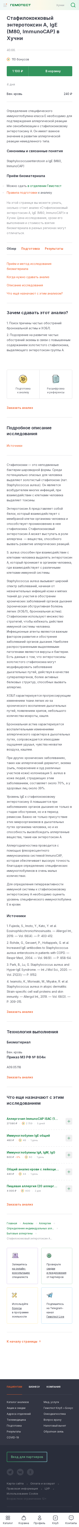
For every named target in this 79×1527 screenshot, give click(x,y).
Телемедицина (16, 1419)
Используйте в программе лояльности (20, 1310)
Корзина (24, 1523)
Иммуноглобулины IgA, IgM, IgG (31, 1152)
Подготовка (14, 1425)
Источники (14, 445)
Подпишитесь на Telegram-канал (55, 1310)
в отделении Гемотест (45, 186)
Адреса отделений (19, 1413)
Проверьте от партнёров (56, 1271)
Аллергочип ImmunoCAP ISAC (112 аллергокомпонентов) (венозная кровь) (33, 1118)
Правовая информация (22, 1488)
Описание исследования (25, 285)
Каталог (8, 1523)
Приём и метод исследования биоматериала (29, 266)
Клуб (55, 1523)
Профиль (39, 1523)
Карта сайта (15, 1483)
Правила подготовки (22, 192)
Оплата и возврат (42, 1483)
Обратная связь (54, 1431)
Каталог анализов (18, 1402)
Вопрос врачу (53, 1419)
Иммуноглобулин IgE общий (28, 1135)
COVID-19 (13, 1437)
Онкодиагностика (55, 1413)
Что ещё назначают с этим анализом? (35, 293)
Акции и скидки (16, 1408)
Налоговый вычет (55, 1425)
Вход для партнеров (27, 1457)
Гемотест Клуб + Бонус (58, 1408)
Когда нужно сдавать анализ (28, 277)
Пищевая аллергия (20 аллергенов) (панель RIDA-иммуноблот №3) (33, 1186)
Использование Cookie (22, 1493)
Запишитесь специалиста (21, 1271)
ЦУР (47, 1488)
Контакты (71, 1523)
